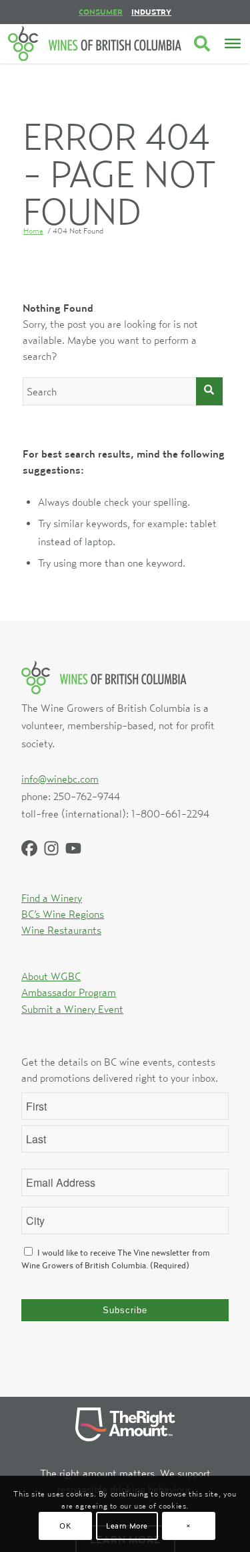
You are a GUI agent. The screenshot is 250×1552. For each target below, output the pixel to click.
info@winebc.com (60, 779)
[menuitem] (100, 12)
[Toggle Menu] (233, 43)
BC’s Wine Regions (62, 914)
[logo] (94, 43)
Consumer (101, 11)
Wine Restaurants (61, 930)
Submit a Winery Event (72, 1009)
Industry (151, 11)
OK (65, 1525)
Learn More (127, 1525)
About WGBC (51, 976)
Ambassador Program (68, 992)
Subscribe (125, 1310)
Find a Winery (51, 898)
